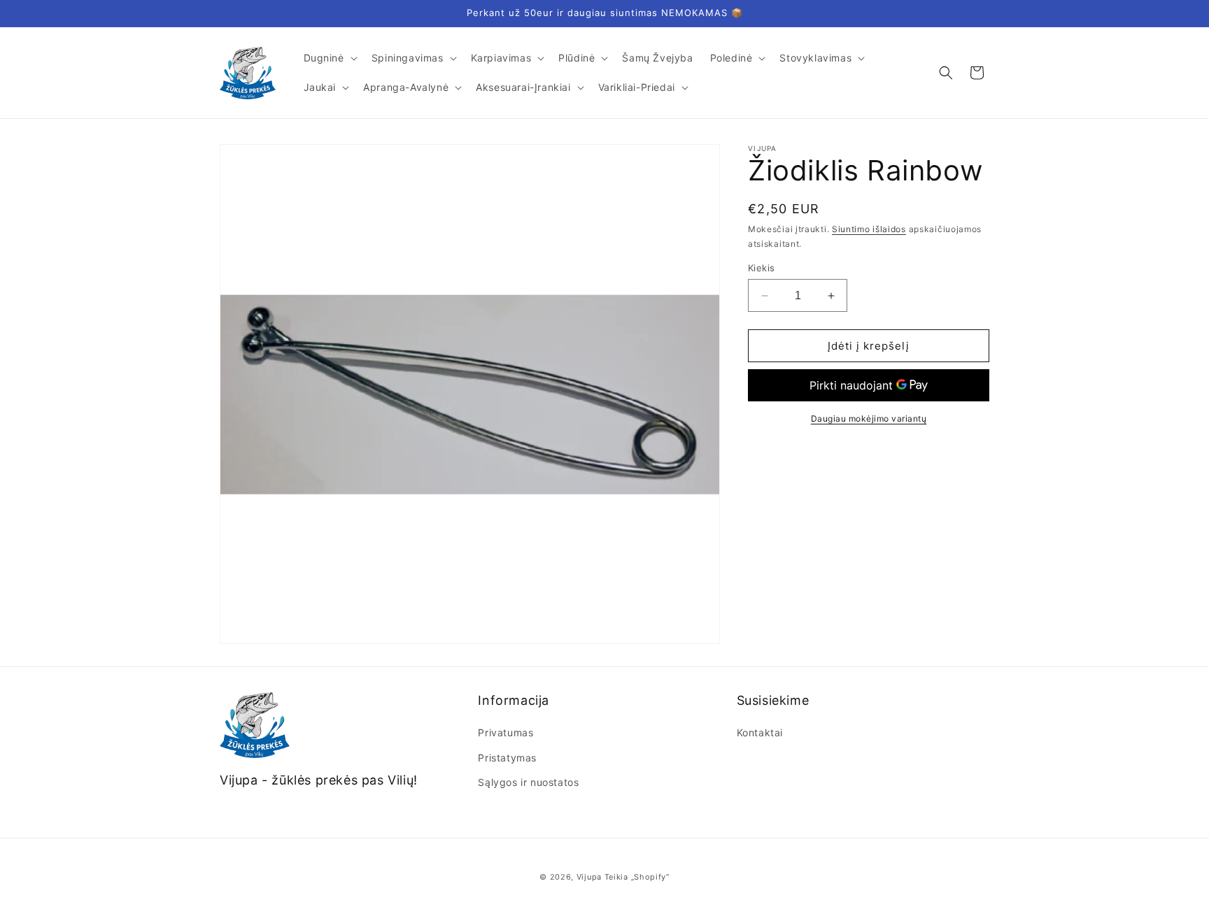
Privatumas (505, 733)
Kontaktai (760, 733)
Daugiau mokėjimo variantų (869, 418)
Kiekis (761, 267)
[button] (329, 58)
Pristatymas (507, 758)
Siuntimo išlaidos (869, 229)
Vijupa (589, 877)
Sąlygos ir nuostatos (528, 782)
